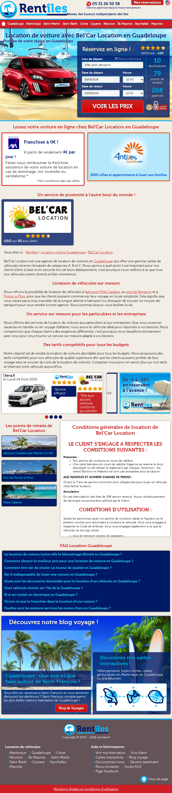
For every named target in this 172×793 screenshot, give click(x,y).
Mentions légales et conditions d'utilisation (86, 789)
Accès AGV (133, 767)
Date (92, 73)
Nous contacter (107, 767)
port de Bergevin (139, 292)
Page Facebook (107, 771)
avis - (152, 53)
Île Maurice (125, 23)
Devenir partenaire (144, 762)
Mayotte (157, 23)
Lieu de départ (97, 62)
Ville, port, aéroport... (98, 65)
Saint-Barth (70, 23)
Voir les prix (113, 106)
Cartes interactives (109, 757)
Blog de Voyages (71, 708)
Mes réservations (147, 2)
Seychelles (142, 23)
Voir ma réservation (110, 753)
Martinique (33, 23)
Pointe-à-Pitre (14, 296)
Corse (84, 23)
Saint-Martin (51, 23)
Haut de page (158, 779)
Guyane (96, 23)
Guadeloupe (16, 23)
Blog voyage (138, 757)
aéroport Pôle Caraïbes (103, 292)
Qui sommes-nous (110, 762)
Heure (127, 73)
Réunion (109, 23)
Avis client (139, 753)
